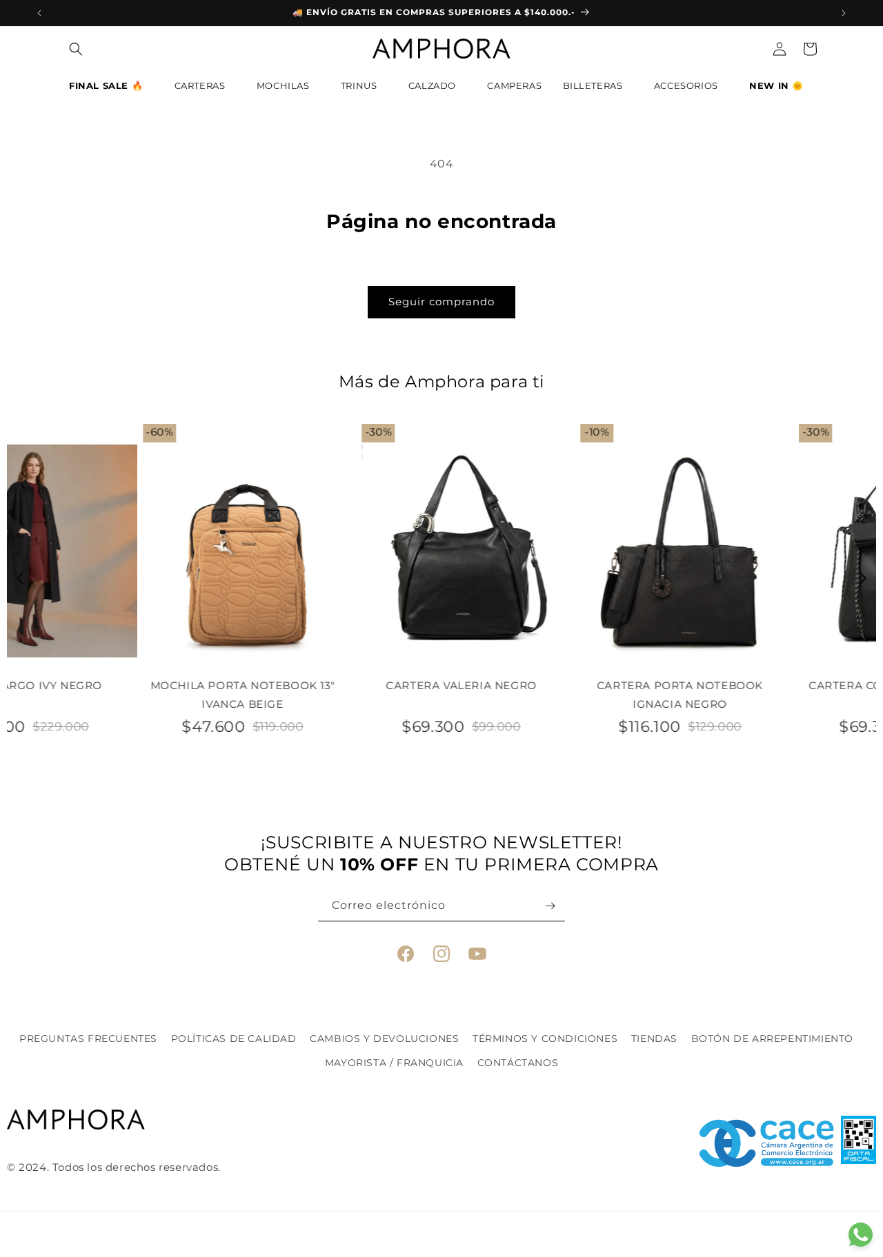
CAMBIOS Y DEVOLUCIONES (384, 1038)
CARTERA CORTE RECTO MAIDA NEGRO (769, 695)
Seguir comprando (441, 301)
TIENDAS (654, 1038)
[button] (111, 89)
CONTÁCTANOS (518, 1062)
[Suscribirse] (550, 906)
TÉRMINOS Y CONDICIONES (545, 1038)
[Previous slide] (20, 578)
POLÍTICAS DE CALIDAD (234, 1038)
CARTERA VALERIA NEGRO (332, 685)
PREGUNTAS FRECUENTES (88, 1038)
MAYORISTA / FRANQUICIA (394, 1062)
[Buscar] (76, 49)
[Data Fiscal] (858, 1143)
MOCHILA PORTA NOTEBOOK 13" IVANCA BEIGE (113, 695)
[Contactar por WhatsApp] (861, 1235)
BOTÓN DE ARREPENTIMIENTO (772, 1038)
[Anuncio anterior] (39, 13)
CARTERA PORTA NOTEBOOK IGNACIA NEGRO (551, 695)
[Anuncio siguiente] (844, 13)
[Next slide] (863, 578)
